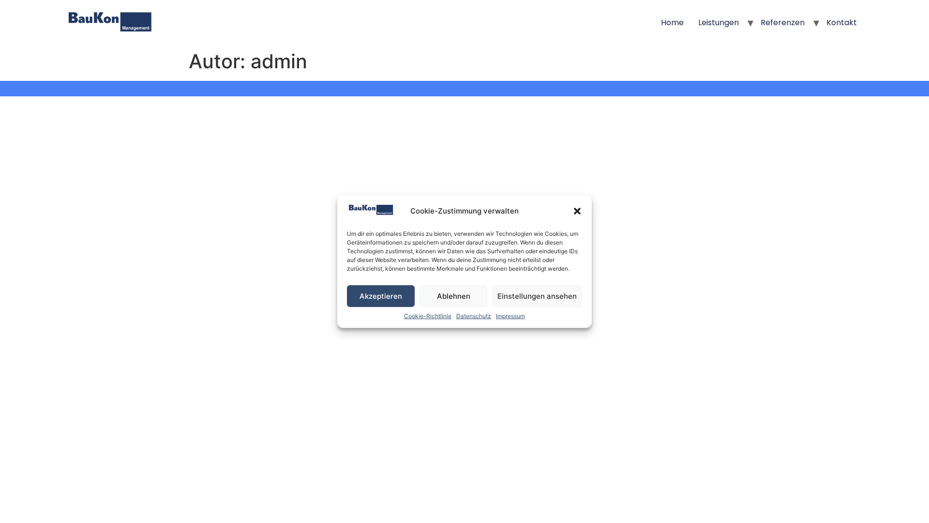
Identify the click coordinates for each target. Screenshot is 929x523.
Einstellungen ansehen (537, 296)
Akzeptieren (381, 296)
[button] (577, 211)
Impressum (510, 316)
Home (672, 22)
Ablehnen (453, 296)
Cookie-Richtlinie (427, 316)
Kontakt (841, 22)
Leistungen (718, 22)
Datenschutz (473, 316)
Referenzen (783, 22)
